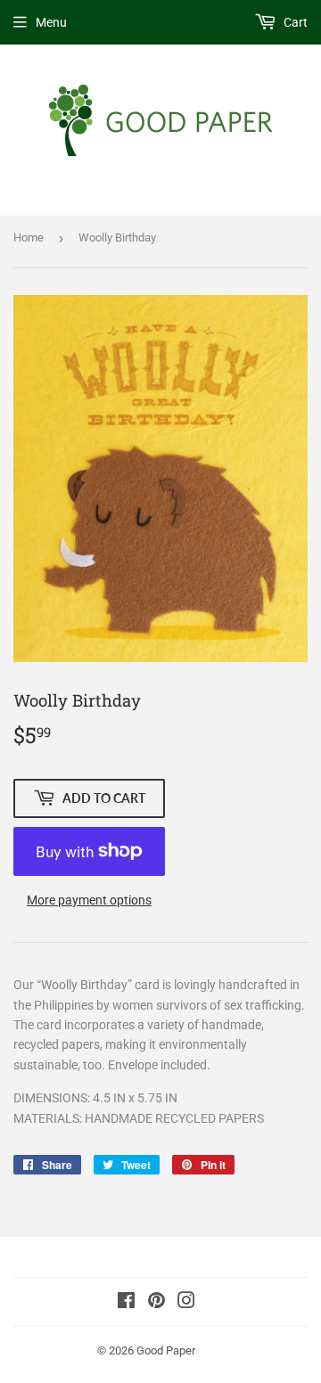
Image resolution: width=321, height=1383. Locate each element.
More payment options (89, 900)
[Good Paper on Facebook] (126, 1303)
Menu (51, 22)
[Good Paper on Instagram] (186, 1303)
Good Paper (165, 1350)
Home (28, 237)
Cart (294, 22)
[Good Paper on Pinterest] (156, 1303)
